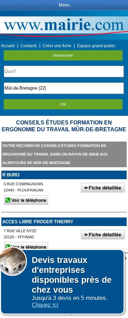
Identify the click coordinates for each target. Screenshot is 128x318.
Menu (64, 5)
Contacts (28, 45)
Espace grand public (96, 45)
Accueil (8, 45)
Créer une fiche (57, 45)
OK (63, 104)
